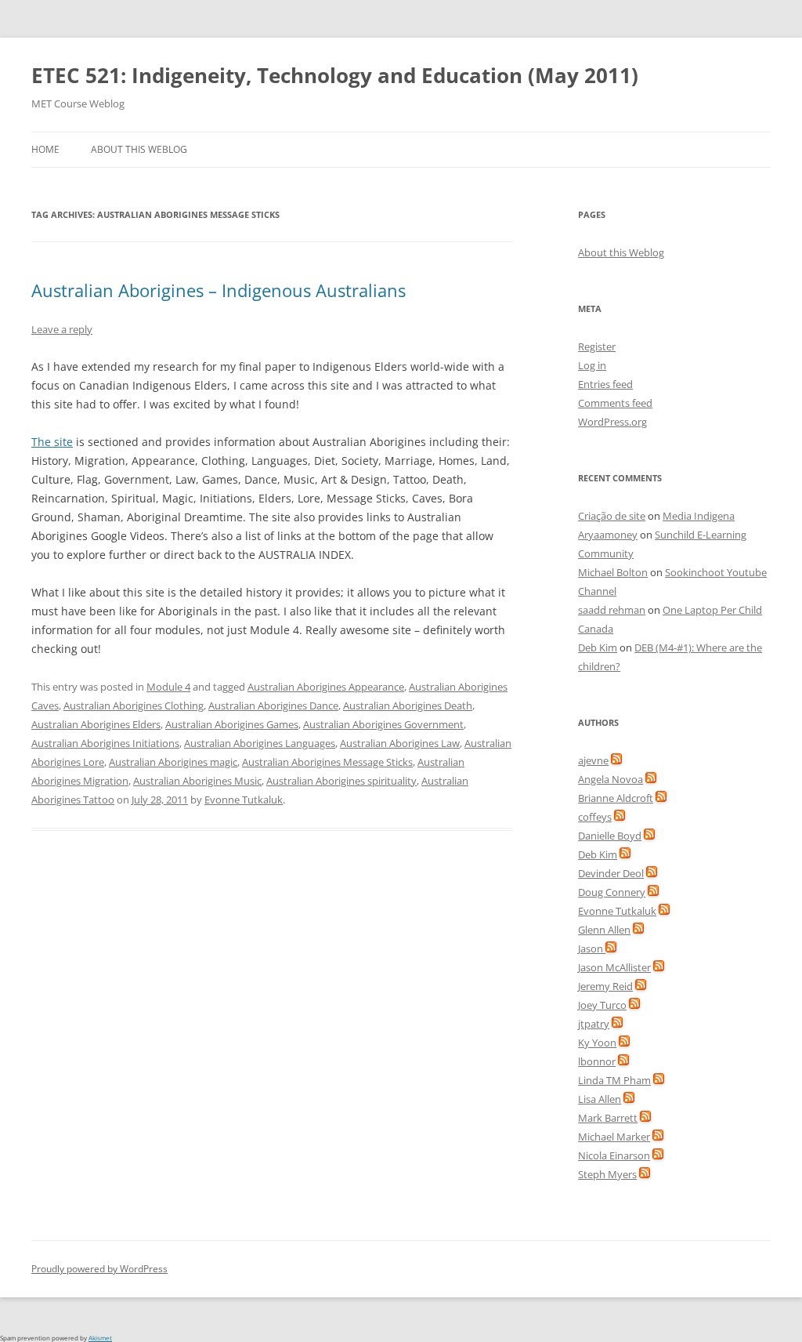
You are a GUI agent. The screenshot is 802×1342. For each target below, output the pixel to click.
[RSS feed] (616, 760)
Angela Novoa (610, 779)
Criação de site (611, 516)
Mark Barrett (608, 1118)
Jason (591, 948)
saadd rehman (611, 610)
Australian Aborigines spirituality (341, 781)
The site (52, 441)
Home (45, 149)
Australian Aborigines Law (400, 743)
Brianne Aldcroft (615, 798)
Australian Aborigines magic (173, 762)
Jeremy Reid (605, 986)
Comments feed (615, 403)
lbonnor (597, 1061)
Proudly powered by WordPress (99, 1268)
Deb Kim (597, 647)
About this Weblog (139, 149)
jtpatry (593, 1024)
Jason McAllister (614, 967)
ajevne (593, 760)
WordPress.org (612, 422)
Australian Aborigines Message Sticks (327, 762)
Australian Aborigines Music (197, 781)
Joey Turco (602, 1005)
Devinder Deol (611, 873)
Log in (592, 365)
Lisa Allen (599, 1099)
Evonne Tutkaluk (243, 800)
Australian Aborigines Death (407, 705)
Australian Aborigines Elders (96, 724)
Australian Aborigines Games (231, 724)
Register (597, 346)
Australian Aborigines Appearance (325, 687)
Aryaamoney (608, 535)
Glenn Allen (604, 930)
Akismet (100, 1337)
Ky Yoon (597, 1043)
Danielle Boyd (609, 836)
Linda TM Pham (614, 1080)
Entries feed (605, 384)
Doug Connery (611, 892)
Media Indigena (699, 516)
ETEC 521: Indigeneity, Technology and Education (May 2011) (334, 75)
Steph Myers (607, 1174)
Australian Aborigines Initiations (105, 743)
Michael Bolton (613, 572)
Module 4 (168, 687)
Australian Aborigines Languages (259, 743)
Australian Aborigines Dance (273, 705)
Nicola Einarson (614, 1155)
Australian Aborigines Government (383, 724)
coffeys (595, 817)
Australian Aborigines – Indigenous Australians (218, 290)
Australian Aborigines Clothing (133, 705)
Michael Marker (614, 1137)
